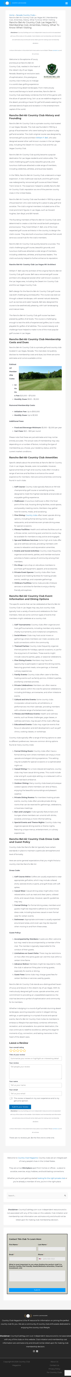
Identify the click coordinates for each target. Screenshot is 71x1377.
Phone (41, 1254)
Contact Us (54, 1365)
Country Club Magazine (28, 1158)
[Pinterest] (37, 1351)
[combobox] (40, 1259)
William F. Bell (42, 138)
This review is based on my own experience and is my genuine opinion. (36, 1099)
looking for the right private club (51, 1178)
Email (12, 1254)
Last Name (43, 1244)
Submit (37, 1290)
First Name (14, 1244)
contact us (56, 50)
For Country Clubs (54, 1372)
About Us (54, 1362)
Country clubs (31, 515)
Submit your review (20, 1107)
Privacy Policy (54, 1369)
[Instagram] (34, 1351)
